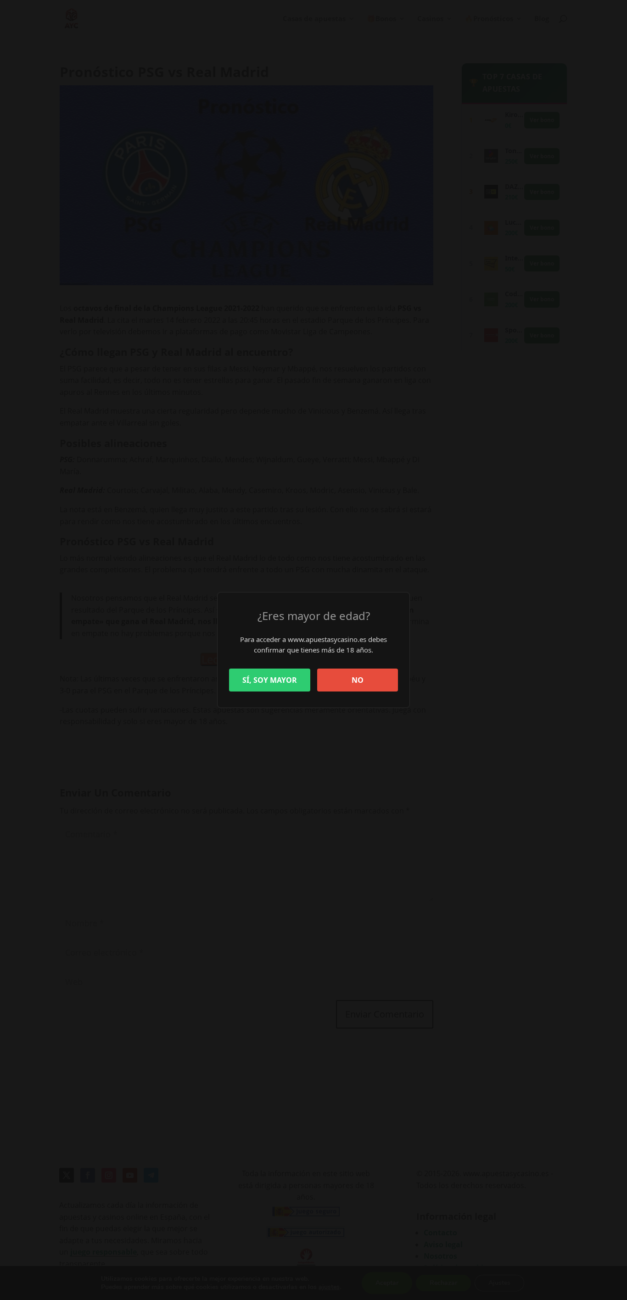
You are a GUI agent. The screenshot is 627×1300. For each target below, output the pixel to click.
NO (358, 680)
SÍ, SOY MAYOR (269, 680)
